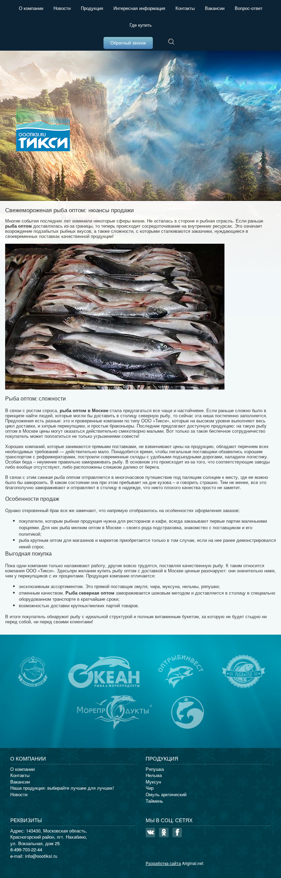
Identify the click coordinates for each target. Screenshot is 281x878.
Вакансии (214, 8)
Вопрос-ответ (248, 8)
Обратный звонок (128, 42)
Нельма (154, 775)
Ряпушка (155, 769)
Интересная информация (139, 8)
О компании (31, 8)
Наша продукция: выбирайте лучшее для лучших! (62, 788)
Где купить (141, 25)
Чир (150, 788)
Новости (62, 8)
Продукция (92, 8)
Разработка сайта (163, 863)
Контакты (185, 8)
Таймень (154, 801)
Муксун (153, 781)
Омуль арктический (166, 794)
